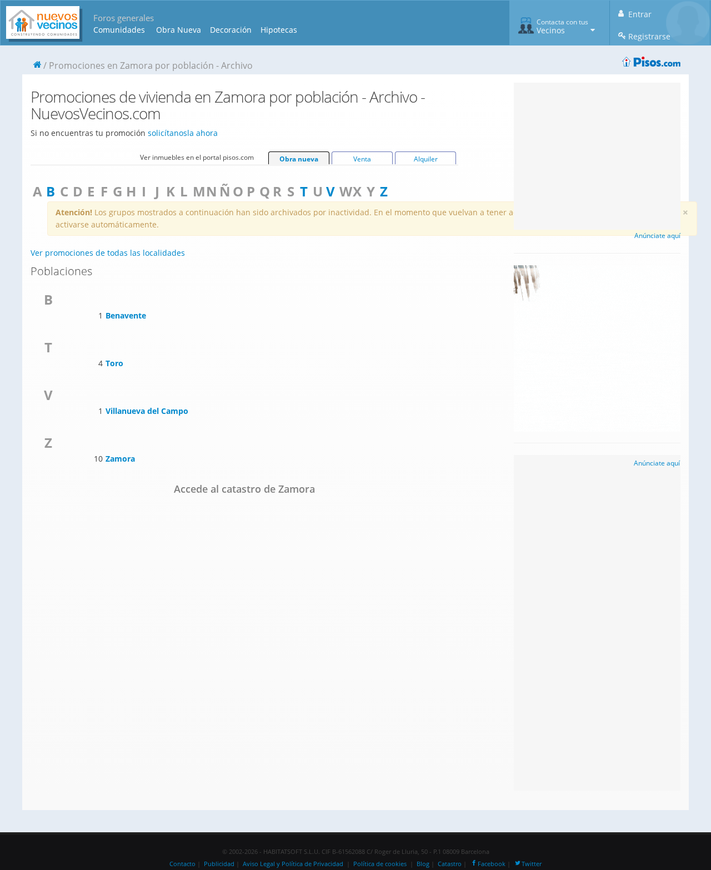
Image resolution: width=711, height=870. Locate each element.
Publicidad (219, 864)
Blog (423, 864)
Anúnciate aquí (657, 235)
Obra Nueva (178, 29)
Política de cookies (380, 864)
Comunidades (119, 29)
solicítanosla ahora (183, 133)
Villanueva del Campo (147, 411)
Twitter (532, 864)
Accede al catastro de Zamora (244, 488)
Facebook (491, 864)
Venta (362, 159)
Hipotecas (279, 29)
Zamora (120, 458)
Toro (114, 363)
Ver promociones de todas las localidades (108, 252)
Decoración (231, 29)
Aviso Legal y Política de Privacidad (293, 864)
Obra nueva (298, 159)
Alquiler (426, 159)
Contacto (182, 864)
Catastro (450, 864)
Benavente (126, 315)
